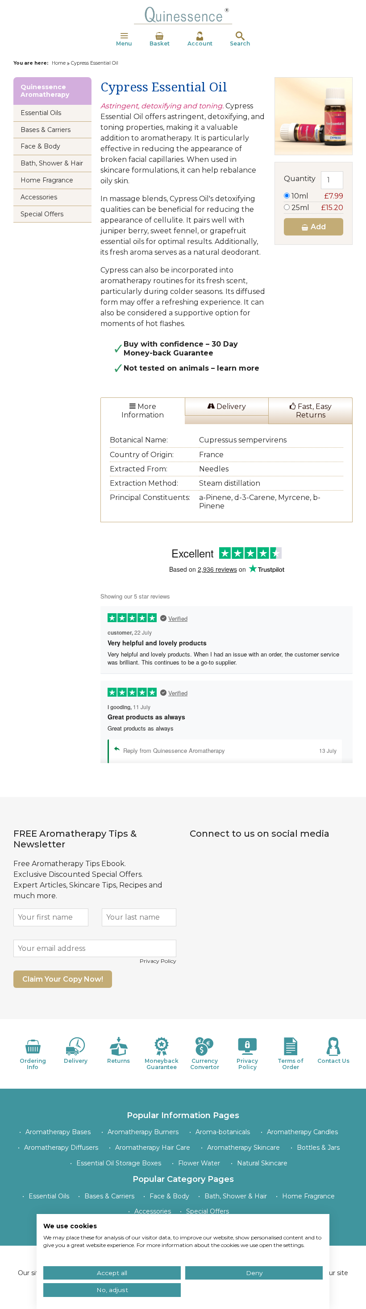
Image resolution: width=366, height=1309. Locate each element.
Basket (160, 43)
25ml (316, 207)
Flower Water (199, 1163)
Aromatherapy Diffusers (61, 1148)
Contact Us (333, 1060)
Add (317, 227)
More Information (142, 410)
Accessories (39, 197)
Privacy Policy (158, 961)
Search (240, 43)
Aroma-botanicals (222, 1132)
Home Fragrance (47, 180)
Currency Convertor (204, 1063)
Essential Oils (41, 113)
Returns (118, 1060)
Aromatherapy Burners (143, 1132)
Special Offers (42, 214)
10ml (316, 196)
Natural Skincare (262, 1163)
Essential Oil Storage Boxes (118, 1163)
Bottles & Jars (318, 1148)
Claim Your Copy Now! (62, 979)
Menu (124, 43)
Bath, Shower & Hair (52, 163)
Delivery (230, 406)
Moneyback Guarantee (162, 1063)
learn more (238, 368)
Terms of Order (290, 1063)
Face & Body (40, 146)
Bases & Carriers (46, 130)
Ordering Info (33, 1063)
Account (199, 43)
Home (59, 63)
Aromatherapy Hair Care (152, 1148)
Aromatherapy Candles (302, 1132)
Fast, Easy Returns (314, 410)
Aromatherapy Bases (58, 1132)
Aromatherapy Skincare (243, 1148)
